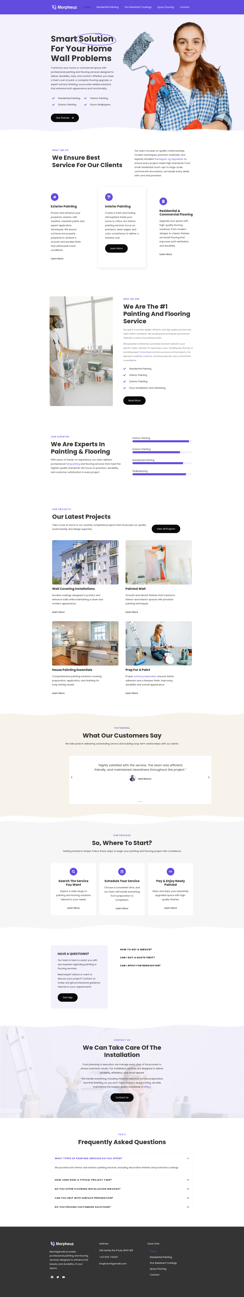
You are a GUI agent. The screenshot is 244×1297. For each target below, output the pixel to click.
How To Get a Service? (136, 949)
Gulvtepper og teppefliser (169, 159)
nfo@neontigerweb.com (113, 1263)
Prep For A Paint (138, 670)
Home (87, 7)
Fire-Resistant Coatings (138, 7)
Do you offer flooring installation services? (88, 1188)
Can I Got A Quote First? (137, 957)
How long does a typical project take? (83, 1179)
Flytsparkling (73, 463)
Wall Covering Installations (73, 589)
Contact (184, 7)
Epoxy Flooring (166, 7)
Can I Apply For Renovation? (140, 965)
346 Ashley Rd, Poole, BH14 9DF (116, 1250)
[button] (71, 777)
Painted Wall (136, 589)
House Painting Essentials (72, 670)
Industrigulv (146, 352)
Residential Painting (108, 7)
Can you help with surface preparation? (84, 1198)
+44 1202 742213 (108, 1257)
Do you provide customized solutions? (83, 1207)
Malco (147, 1086)
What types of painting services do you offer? (88, 1158)
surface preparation (145, 676)
